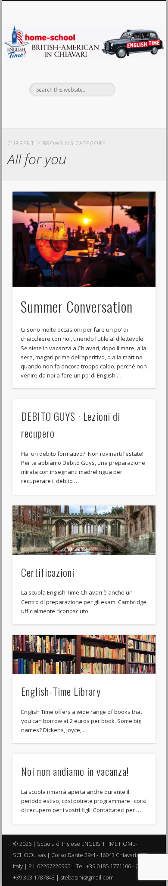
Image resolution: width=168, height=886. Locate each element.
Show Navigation (134, 77)
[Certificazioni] (84, 530)
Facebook (83, 111)
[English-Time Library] (84, 654)
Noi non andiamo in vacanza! (75, 771)
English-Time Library (61, 691)
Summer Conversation (77, 306)
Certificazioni (48, 572)
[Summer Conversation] (84, 239)
